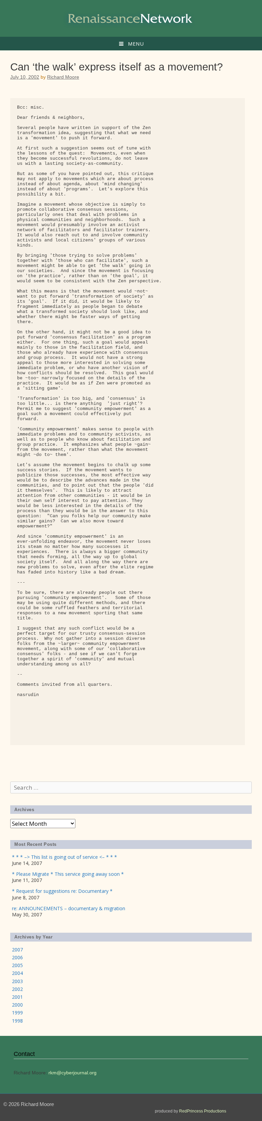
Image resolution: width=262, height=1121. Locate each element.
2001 (17, 997)
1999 (17, 1012)
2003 (17, 981)
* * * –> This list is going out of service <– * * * (64, 857)
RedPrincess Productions (202, 1111)
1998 (17, 1020)
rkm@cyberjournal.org (72, 1072)
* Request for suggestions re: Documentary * (62, 891)
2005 (17, 965)
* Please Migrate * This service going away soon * (68, 874)
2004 (17, 973)
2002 (17, 989)
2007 (17, 949)
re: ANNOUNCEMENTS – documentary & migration (68, 908)
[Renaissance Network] (131, 18)
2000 (17, 1004)
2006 (17, 957)
